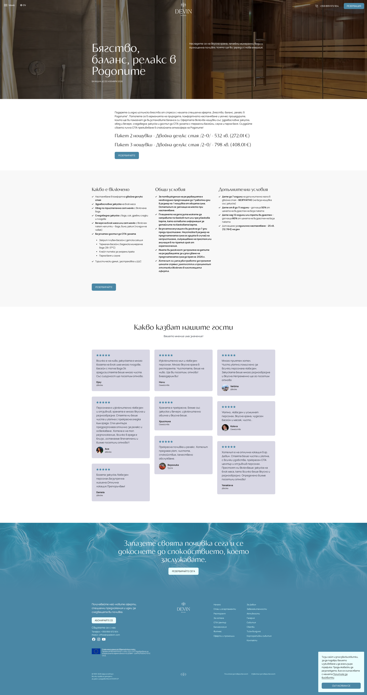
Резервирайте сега (183, 571)
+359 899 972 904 (109, 631)
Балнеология (220, 627)
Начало (217, 604)
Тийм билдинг (254, 631)
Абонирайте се (104, 620)
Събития (251, 622)
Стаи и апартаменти (225, 609)
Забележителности (257, 609)
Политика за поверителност (236, 674)
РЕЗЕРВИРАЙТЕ (126, 155)
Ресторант (220, 613)
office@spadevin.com (109, 634)
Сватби (251, 627)
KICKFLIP (115, 679)
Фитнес (218, 631)
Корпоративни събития (259, 636)
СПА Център (220, 622)
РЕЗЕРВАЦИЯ (354, 6)
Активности (253, 613)
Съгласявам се (341, 685)
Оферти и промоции (224, 636)
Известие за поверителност (263, 674)
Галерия (251, 618)
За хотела (219, 618)
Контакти (252, 640)
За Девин (251, 604)
